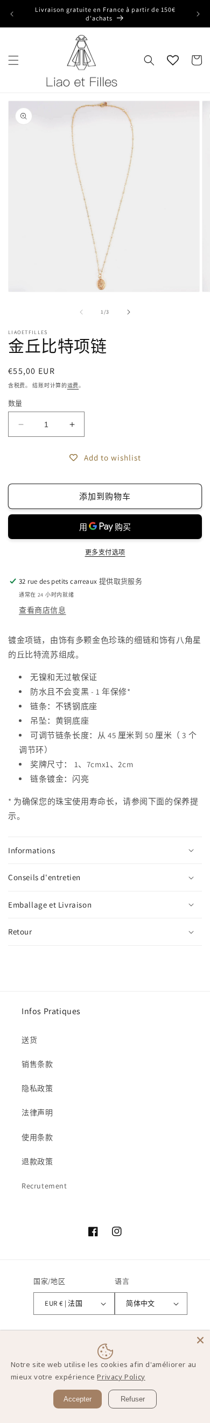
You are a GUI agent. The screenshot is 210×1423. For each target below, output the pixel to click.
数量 (15, 403)
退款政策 (37, 1161)
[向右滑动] (129, 312)
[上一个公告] (12, 14)
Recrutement (44, 1186)
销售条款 (37, 1064)
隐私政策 (37, 1088)
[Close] (200, 1340)
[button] (13, 60)
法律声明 (37, 1112)
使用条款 (37, 1137)
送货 (29, 1040)
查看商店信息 (42, 610)
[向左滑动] (81, 312)
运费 (73, 385)
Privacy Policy (121, 1377)
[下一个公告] (198, 14)
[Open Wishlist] (173, 60)
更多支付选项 (105, 552)
